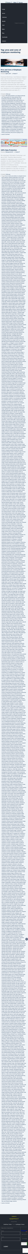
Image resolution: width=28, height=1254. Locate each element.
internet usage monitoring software (9, 318)
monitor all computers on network (9, 438)
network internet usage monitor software (11, 614)
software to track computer (19, 870)
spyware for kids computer (13, 913)
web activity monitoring (20, 1075)
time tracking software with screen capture (11, 969)
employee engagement (10, 103)
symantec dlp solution (7, 951)
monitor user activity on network (13, 510)
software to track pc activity (11, 884)
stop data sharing (8, 928)
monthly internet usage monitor (8, 576)
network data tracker (16, 605)
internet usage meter (21, 309)
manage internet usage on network (9, 412)
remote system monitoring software (10, 761)
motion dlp (18, 576)
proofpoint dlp (17, 720)
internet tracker (17, 292)
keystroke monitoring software (8, 363)
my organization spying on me (16, 121)
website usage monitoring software (14, 1100)
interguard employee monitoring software (15, 206)
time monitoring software (19, 968)
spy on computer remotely (19, 900)
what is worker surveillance (15, 1123)
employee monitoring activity (8, 108)
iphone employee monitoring (12, 341)
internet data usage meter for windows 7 (11, 252)
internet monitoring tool (19, 278)
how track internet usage (17, 188)
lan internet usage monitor (12, 369)
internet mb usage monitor (13, 264)
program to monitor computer (16, 704)
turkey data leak (10, 1038)
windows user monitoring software (15, 1164)
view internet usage (19, 1063)
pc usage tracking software (18, 678)
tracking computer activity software (15, 1026)
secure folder (10, 795)
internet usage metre (12, 313)
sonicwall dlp (5, 891)
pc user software (13, 680)
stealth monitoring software (12, 926)
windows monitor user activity (11, 1159)
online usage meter (10, 649)
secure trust (16, 795)
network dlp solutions (16, 609)
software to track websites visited (14, 885)
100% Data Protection (9, 150)
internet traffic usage (15, 298)
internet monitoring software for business (15, 271)
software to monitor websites (17, 861)
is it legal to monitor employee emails (15, 346)
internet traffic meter (6, 297)
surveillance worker (8, 936)
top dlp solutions (19, 983)
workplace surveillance (12, 1198)
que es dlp (9, 727)
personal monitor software (18, 683)
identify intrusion (8, 194)
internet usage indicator (10, 307)
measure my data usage (19, 425)
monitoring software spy (19, 568)
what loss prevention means (8, 1126)
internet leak (11, 261)
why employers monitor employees (13, 1138)
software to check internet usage (9, 830)
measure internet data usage (11, 422)
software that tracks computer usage (13, 828)
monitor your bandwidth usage (8, 522)
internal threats (14, 208)
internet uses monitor (15, 329)
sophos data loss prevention (14, 891)
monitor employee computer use (13, 459)
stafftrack (7, 920)
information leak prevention (8, 199)
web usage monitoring (17, 1090)
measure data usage (20, 419)
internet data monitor (21, 234)
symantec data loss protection (12, 945)
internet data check (7, 229)
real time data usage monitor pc (13, 729)
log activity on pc (20, 384)
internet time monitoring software (18, 291)
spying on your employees (13, 910)
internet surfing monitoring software (14, 286)
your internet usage (8, 1201)
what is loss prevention (14, 1118)
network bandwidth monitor (11, 597)
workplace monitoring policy (8, 1193)
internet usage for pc (12, 306)
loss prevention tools (16, 399)
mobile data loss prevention (19, 433)
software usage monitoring (8, 888)
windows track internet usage (17, 1161)
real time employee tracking (12, 732)
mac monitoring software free (18, 407)
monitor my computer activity (18, 490)
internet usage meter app (7, 310)
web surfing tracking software (18, 1089)
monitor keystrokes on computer (13, 484)
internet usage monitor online (16, 317)
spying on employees (12, 907)
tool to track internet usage (8, 975)
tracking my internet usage (7, 1031)
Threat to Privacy (8, 127)
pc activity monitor (10, 657)
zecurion (15, 1201)
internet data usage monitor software (15, 255)
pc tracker (21, 674)
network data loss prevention (8, 603)
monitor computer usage (16, 451)
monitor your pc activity (17, 531)
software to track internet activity (9, 876)
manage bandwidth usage (7, 410)
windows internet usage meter (11, 1156)
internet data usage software (12, 258)
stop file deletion (16, 928)
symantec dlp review (17, 949)
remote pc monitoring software (17, 756)
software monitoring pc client (13, 824)
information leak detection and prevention (15, 197)
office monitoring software (12, 637)
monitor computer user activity (12, 454)
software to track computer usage (9, 871)
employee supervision (17, 112)
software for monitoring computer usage (14, 813)
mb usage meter (21, 412)
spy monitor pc (9, 899)
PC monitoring (17, 666)
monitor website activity (7, 514)
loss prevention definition (18, 392)
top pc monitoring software (17, 986)
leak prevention (18, 373)
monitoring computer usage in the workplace (12, 537)
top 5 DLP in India (20, 982)
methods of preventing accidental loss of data (15, 430)
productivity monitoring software (12, 692)
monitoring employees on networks (13, 553)
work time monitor (16, 1175)
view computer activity (6, 1061)
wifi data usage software (11, 1143)
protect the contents (19, 724)
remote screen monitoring (17, 759)
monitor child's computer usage (17, 444)
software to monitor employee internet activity (15, 848)
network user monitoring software (14, 623)
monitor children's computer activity (9, 445)
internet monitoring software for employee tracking (13, 272)
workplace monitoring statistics (13, 1195)
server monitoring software (13, 802)
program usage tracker (13, 713)
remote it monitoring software (8, 753)
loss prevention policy (18, 395)
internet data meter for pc (10, 234)
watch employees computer (14, 1067)
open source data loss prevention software (11, 651)
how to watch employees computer (13, 186)
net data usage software (17, 586)
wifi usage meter (11, 1146)
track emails (9, 995)
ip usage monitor (15, 340)
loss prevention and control (16, 390)
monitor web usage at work (17, 513)
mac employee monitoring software (14, 405)
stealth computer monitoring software (10, 922)
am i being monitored (20, 95)
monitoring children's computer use (17, 534)
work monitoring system (16, 1172)
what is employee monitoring (13, 1115)
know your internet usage (11, 364)
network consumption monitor (8, 602)
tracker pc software (9, 1023)
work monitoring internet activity (12, 1170)
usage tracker (17, 1046)
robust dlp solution (17, 769)
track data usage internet (7, 994)
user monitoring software (11, 1054)
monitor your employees (10, 523)
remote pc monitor (6, 756)
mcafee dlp (8, 416)
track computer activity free (16, 991)
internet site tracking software (8, 284)
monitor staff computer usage (8, 505)
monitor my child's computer (18, 488)
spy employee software (10, 897)
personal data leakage (7, 683)
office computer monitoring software (16, 631)
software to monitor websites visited (10, 862)
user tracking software (13, 1055)
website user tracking (6, 1101)
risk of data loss (8, 769)
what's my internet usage (19, 1130)
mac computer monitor (12, 402)
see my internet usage (13, 798)
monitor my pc (22, 494)
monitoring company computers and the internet (12, 536)
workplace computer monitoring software (11, 1182)
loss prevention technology (19, 398)
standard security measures (16, 920)
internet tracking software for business (14, 295)
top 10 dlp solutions (15, 980)
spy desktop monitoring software (9, 896)
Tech (3, 25)
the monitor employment (13, 965)
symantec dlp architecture (18, 946)
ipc (20, 340)
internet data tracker (6, 240)
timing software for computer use (15, 971)
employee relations (18, 111)
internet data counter (10, 231)
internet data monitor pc (12, 237)
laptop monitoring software (12, 370)
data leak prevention (11, 98)
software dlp (14, 810)
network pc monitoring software (18, 617)
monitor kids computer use (18, 487)
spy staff (14, 905)
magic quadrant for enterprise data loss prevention (13, 408)
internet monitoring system (8, 278)
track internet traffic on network (15, 1003)
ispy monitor (4, 355)
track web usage (17, 1014)
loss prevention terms (6, 399)
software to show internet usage (17, 867)
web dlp (22, 1084)
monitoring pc (16, 560)
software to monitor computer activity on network (13, 842)
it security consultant (14, 356)
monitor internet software (15, 476)
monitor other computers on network (13, 497)
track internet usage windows (8, 1006)
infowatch (13, 203)
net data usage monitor (7, 586)
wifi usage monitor (7, 1147)
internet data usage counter (16, 246)
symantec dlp (23, 945)
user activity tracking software (8, 1052)
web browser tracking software (9, 1081)
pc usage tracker (8, 678)
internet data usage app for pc (14, 245)
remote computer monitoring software (10, 741)
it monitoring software (13, 355)
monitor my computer (6, 490)
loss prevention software (19, 396)
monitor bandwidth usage (12, 439)
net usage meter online (13, 594)
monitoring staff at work (7, 569)
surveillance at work (9, 929)
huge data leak (13, 191)
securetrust (21, 795)
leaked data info (21, 375)
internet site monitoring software (17, 283)
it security (20, 355)
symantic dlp (11, 956)
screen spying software (13, 787)
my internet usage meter (13, 579)
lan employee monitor (16, 366)
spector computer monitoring (10, 893)
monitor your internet (13, 527)
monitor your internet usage (8, 530)
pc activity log (14, 655)
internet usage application (13, 301)
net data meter (11, 585)
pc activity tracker (5, 660)
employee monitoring (21, 103)
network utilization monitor (7, 625)
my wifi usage (11, 582)
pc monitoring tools (12, 671)
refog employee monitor (7, 739)
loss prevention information (18, 393)
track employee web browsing (14, 998)
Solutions (3, 17)
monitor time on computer (10, 507)
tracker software (17, 1023)
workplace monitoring (6, 1188)
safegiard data (10, 779)
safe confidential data (15, 775)
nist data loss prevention (11, 626)
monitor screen (15, 502)
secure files (4, 795)
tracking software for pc (11, 1034)
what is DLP (21, 1112)
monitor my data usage (7, 491)
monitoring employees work (8, 554)
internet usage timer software (15, 324)
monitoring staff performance (8, 571)
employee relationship (7, 112)
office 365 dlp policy (17, 629)
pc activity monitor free (20, 657)
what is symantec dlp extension (15, 1119)
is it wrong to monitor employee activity (14, 115)
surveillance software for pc (12, 934)
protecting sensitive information (9, 726)
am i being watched (13, 97)
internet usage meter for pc (19, 310)
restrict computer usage (16, 766)
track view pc (10, 1014)
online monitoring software (15, 646)
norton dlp (7, 628)
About (3, 13)
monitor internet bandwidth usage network (15, 473)
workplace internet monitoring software (16, 1187)
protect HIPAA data (21, 723)
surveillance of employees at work (13, 931)
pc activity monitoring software (8, 658)
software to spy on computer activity (10, 868)
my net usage (13, 580)
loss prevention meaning (7, 395)
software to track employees (18, 874)
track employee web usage (18, 1000)
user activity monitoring (13, 1048)
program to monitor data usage (9, 706)
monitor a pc (17, 435)
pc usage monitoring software (12, 677)
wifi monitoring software (10, 1144)
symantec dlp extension (7, 948)
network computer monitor (9, 598)
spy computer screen (20, 894)
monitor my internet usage (12, 493)
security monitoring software (14, 796)
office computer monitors (7, 632)
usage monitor (21, 1044)
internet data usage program (8, 257)
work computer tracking (11, 1167)
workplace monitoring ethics (17, 1192)
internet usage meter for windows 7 (9, 312)
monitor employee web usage (13, 465)
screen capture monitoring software (15, 782)
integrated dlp (14, 205)
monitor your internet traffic (16, 528)
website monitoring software (11, 1098)
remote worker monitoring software (15, 762)
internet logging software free (12, 263)
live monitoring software (10, 384)
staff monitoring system (11, 917)
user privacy (7, 132)
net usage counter (6, 592)
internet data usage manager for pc (14, 249)
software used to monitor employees (10, 890)
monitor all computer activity (19, 436)
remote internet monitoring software (15, 752)
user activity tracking (19, 1051)
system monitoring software (12, 957)
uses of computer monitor (17, 1057)
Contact (3, 41)
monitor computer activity (11, 447)
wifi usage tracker (17, 1149)
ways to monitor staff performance (9, 1072)
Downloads (3, 37)
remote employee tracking (12, 750)
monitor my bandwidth (7, 488)
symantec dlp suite (16, 951)
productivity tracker (17, 694)
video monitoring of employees (18, 1060)
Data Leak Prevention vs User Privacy (12, 101)
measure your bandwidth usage (9, 428)
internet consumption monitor (11, 226)
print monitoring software (11, 690)
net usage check (21, 591)
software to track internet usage (12, 879)
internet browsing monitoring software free (15, 220)
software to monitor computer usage (10, 844)
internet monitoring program (8, 269)
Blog (3, 33)
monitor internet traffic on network (18, 477)
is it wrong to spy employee (14, 120)
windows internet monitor (11, 1155)
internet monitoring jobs (7, 268)
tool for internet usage (15, 972)
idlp (13, 194)
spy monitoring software (19, 899)
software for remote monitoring (9, 816)
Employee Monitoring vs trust (13, 109)
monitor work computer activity (13, 519)
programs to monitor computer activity (13, 717)
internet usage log (20, 307)
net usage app (14, 591)
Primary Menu (2, 5)
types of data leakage (19, 1038)
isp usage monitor (20, 353)
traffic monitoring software (8, 1037)
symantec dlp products (7, 949)
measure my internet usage (8, 427)
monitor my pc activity (6, 496)
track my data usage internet (11, 1008)
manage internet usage (19, 410)
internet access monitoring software (13, 209)
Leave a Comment (6, 134)
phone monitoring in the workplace (9, 684)
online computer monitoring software (10, 641)
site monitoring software (13, 808)
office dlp (15, 632)
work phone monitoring (14, 1173)
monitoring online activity (7, 560)
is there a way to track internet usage (15, 352)
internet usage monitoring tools (17, 320)
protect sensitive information (8, 724)
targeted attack (7, 959)
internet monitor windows (19, 266)
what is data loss (10, 1109)
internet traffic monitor (16, 297)
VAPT (9, 1060)
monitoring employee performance (13, 546)
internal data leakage (6, 208)
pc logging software (16, 664)
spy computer (20, 893)
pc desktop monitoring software (17, 660)
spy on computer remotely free (8, 902)
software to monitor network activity (12, 856)
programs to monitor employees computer (11, 718)
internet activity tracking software (9, 214)
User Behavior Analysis (18, 127)
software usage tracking (19, 888)
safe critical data (16, 776)
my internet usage (16, 577)
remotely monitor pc (6, 766)
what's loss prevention (9, 1130)
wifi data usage (8, 1139)
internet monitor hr (9, 266)
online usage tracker (19, 649)
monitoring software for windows (14, 566)
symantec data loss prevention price (17, 940)
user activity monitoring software (18, 1049)
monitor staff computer (18, 503)
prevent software (13, 689)
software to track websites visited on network (12, 887)
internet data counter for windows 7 (11, 232)
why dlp (7, 1133)
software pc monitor (6, 827)
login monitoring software (12, 387)
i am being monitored (14, 114)
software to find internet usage (16, 831)
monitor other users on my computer (14, 499)
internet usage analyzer (16, 300)
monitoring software (20, 562)
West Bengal (14, 1101)
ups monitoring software (12, 1044)
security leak (4, 796)
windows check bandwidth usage (9, 1152)
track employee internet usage (11, 997)
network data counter (20, 602)
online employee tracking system (13, 644)
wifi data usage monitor (18, 1139)
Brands (3, 21)
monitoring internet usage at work (12, 556)
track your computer (9, 1020)
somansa (21, 890)
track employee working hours (8, 1002)
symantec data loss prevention (12, 937)
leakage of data (13, 375)
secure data (4, 793)
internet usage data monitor (14, 304)
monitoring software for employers (9, 563)
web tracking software (7, 1090)
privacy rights (15, 123)
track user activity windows (14, 1012)
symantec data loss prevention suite (10, 942)
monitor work (16, 517)
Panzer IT (15, 73)
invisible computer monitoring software (14, 338)
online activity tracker (19, 640)
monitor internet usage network (14, 481)
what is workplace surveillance (19, 1124)
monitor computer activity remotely (15, 448)
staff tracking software (11, 919)
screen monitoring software (15, 784)
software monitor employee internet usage (15, 821)
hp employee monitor (16, 189)
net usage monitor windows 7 (12, 595)
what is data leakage (10, 1107)
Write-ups (8, 94)
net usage (8, 591)
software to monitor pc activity (8, 859)
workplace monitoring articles (14, 1190)
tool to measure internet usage (18, 974)
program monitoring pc (13, 697)
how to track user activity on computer (13, 176)
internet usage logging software (9, 309)
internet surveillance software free (13, 289)
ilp (15, 194)
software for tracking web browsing (16, 818)
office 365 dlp (10, 629)
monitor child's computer (10, 442)
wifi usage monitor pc (17, 1147)
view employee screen (17, 1061)
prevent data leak (21, 684)
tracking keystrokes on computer (15, 1029)
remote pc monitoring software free (10, 758)
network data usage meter (16, 606)
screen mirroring (5, 784)
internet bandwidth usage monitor (13, 217)
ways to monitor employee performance (16, 1070)
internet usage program (7, 321)
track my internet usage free (11, 1009)
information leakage (18, 199)
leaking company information (8, 376)
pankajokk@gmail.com (7, 123)
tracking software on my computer (15, 1035)
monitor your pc (8, 531)
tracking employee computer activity (10, 1028)
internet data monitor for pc (8, 235)
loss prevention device (7, 393)
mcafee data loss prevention (8, 413)
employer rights (5, 114)
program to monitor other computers (10, 709)
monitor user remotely (16, 511)
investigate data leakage (16, 333)
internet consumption (10, 225)
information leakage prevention (9, 200)
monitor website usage (10, 516)
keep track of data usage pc (16, 359)
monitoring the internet (13, 572)
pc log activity (8, 664)
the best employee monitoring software (15, 962)
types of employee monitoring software (16, 1041)
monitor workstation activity (16, 520)
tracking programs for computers (9, 1032)
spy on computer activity (7, 900)
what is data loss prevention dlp (14, 1110)
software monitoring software (18, 825)
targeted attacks (15, 959)
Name (2, 1231)
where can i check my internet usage (10, 1132)
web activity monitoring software (9, 1077)
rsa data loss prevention (11, 773)
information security (6, 203)
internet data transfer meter (14, 243)
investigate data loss (16, 335)
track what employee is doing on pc (13, 1018)
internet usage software (11, 323)
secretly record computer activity (18, 792)
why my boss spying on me (17, 132)
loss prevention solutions (7, 398)
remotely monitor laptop (20, 764)
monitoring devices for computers (9, 539)
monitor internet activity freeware (11, 470)
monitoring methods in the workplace (13, 559)
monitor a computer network (8, 435)
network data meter (19, 603)
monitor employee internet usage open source (15, 462)
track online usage (9, 1011)
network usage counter (18, 620)
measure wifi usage (18, 427)
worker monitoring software (13, 1178)
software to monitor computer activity (14, 841)
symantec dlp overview (18, 948)
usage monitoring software (8, 1046)
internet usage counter (13, 303)
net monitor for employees (18, 588)
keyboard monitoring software (19, 361)
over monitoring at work (16, 654)
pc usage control (8, 675)
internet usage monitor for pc (12, 315)
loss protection (15, 401)
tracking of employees (19, 1031)
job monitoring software (11, 358)
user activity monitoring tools (8, 1051)
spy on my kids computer (12, 903)
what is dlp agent (5, 1113)
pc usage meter (16, 675)
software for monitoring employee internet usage (13, 815)
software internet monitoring (8, 819)
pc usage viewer (5, 680)
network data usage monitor (8, 608)
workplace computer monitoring (16, 1181)
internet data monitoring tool (17, 238)
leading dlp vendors (10, 373)
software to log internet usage (12, 836)
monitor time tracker (12, 508)
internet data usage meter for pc (17, 251)
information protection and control (14, 202)
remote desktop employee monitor (14, 746)
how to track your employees (12, 182)
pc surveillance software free (13, 672)
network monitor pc (16, 615)
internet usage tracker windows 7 (14, 327)
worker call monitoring (15, 1176)
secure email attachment (18, 793)
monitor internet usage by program (9, 479)
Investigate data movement (8, 337)
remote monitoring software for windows (15, 755)
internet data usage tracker (13, 260)
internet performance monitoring (13, 281)
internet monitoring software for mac (10, 274)
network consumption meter (17, 600)
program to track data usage (11, 712)
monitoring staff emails (18, 569)
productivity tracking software (8, 695)
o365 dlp (12, 628)
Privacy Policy (14, 1221)
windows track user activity (8, 1162)
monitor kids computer (16, 485)
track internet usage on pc (19, 1005)
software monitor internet (7, 822)
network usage (9, 620)
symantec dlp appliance (7, 946)
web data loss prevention (13, 1084)
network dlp (7, 609)
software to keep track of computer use (10, 833)
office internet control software (13, 634)
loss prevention (17, 389)
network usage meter (6, 622)
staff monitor (19, 914)
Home (3, 9)
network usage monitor (16, 622)
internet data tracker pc (16, 240)
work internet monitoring (16, 1169)
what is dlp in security (14, 1113)
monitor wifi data (8, 517)
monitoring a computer (7, 533)
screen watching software (12, 789)
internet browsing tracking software (10, 222)
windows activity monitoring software (13, 1150)
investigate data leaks (6, 335)
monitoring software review (8, 568)
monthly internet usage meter (16, 574)
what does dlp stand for (18, 1103)
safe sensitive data (11, 778)
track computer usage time (20, 992)
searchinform (14, 790)
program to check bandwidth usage (13, 700)
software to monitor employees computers (11, 851)
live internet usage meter (11, 382)
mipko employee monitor (7, 433)
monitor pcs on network (16, 500)
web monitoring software (16, 1086)
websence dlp (9, 1095)
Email (2, 1236)
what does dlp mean (7, 1103)
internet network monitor (7, 280)
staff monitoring (14, 916)
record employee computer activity (14, 736)
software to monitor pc (18, 858)
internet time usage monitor (8, 292)
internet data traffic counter (13, 242)
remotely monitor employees (8, 764)
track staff (16, 1011)
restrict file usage (12, 767)
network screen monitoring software (10, 618)
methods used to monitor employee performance (13, 432)
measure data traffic (11, 419)
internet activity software (9, 212)
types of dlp (13, 1040)
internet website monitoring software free (14, 332)
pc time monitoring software (11, 674)
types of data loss (6, 1040)
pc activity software (20, 658)
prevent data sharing (6, 686)
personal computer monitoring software (15, 681)
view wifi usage (13, 1064)
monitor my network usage (12, 494)
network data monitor (6, 605)
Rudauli (8, 775)
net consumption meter (17, 583)
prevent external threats (16, 686)
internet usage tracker (11, 326)
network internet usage (18, 612)
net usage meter (13, 592)
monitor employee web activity (8, 464)
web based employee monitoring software (15, 1080)
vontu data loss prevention (17, 1066)
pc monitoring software (16, 667)
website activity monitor (12, 1097)
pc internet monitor (18, 661)
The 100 (14, 1224)
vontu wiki (6, 1067)
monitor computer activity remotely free (10, 450)
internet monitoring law (18, 268)
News (3, 29)
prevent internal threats (12, 687)
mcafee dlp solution (16, 416)
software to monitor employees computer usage (12, 850)
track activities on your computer (15, 989)
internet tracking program (11, 294)
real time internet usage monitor (18, 733)
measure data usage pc (7, 421)
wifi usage (18, 1144)
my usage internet (20, 580)
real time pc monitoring (7, 735)
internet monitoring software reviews (14, 277)
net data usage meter (20, 585)
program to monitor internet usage (17, 707)
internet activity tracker (20, 212)
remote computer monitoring (19, 739)
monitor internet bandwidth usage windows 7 (12, 474)
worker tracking (15, 1179)
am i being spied (5, 97)
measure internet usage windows (12, 424)
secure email (10, 793)
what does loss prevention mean (9, 1104)
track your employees (11, 1021)
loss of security (10, 389)
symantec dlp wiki (16, 953)
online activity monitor (16, 638)
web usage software (18, 1092)
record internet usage (19, 738)
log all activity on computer (8, 386)
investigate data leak (6, 333)
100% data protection (10, 95)
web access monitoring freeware (13, 1074)
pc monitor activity (9, 666)
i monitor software (9, 192)
